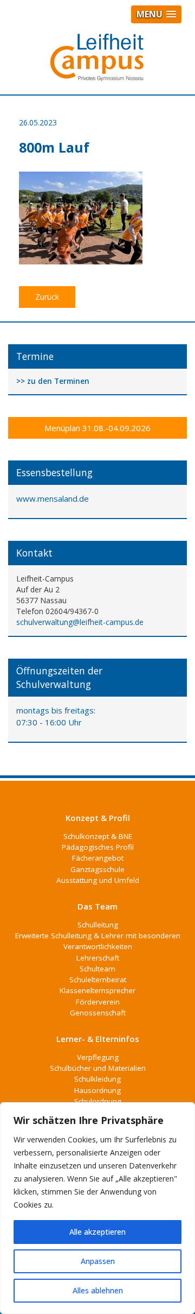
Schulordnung (97, 1101)
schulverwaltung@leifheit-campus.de (80, 622)
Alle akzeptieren (97, 1232)
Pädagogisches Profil (98, 847)
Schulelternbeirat (97, 979)
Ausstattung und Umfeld (97, 880)
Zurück (47, 297)
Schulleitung (97, 925)
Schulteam (97, 969)
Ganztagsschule (97, 869)
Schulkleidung (97, 1079)
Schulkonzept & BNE (97, 836)
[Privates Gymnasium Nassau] (97, 61)
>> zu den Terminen (52, 381)
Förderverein (98, 1002)
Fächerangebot (97, 858)
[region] (97, 1208)
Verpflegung (98, 1057)
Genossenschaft (98, 1013)
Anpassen (98, 1261)
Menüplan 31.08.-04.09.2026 (97, 427)
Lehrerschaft (97, 958)
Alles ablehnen (98, 1290)
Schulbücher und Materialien (98, 1068)
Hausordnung (97, 1090)
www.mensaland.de (52, 498)
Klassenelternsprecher (97, 990)
